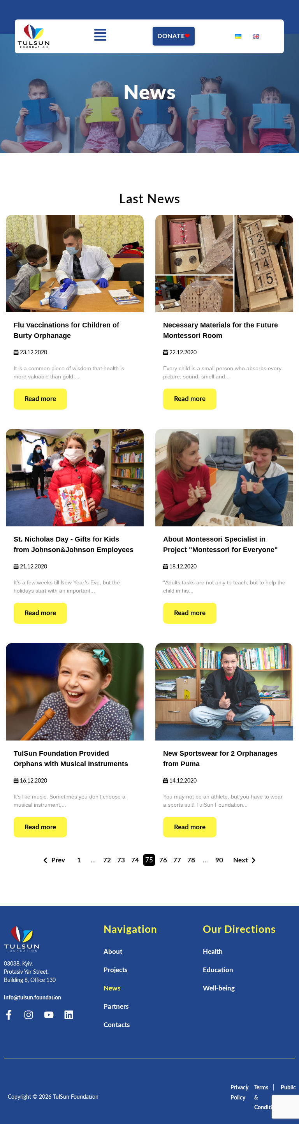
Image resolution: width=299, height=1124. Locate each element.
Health (213, 951)
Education (218, 970)
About (113, 951)
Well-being (219, 988)
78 (191, 860)
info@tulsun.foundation (32, 998)
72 (107, 860)
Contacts (117, 1025)
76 (163, 860)
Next (240, 860)
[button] (100, 36)
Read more (40, 399)
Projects (115, 970)
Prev (58, 860)
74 (135, 860)
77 (177, 860)
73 (121, 860)
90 (219, 860)
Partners (116, 1006)
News (112, 988)
